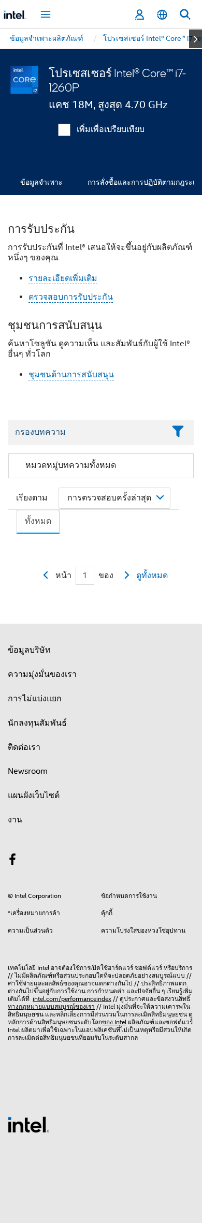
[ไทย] (162, 15)
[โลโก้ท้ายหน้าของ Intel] (28, 1124)
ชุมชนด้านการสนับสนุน (71, 375)
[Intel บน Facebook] (12, 861)
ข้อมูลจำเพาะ (41, 182)
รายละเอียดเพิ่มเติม (62, 278)
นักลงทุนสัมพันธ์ (37, 723)
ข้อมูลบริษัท (29, 650)
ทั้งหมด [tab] (38, 521)
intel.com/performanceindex (72, 999)
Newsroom (28, 771)
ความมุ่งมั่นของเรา (42, 674)
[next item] (195, 39)
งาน (15, 820)
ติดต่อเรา (24, 747)
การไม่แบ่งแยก (35, 699)
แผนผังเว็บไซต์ (34, 795)
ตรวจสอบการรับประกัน (70, 297)
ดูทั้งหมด (152, 575)
